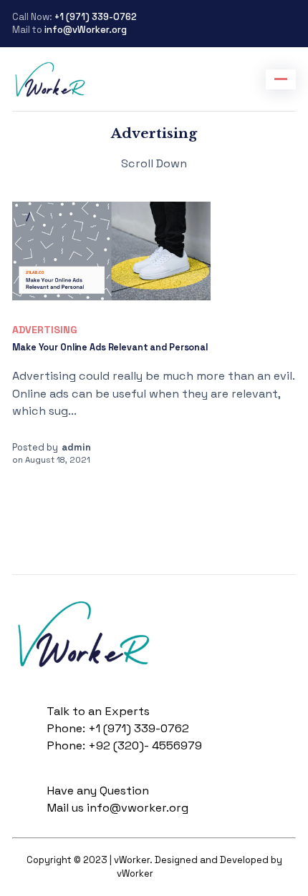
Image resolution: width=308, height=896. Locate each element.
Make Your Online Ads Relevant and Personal (110, 347)
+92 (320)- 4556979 (145, 745)
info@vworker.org (137, 807)
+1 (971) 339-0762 (94, 17)
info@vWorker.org (85, 30)
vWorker (173, 873)
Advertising (44, 329)
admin (76, 447)
